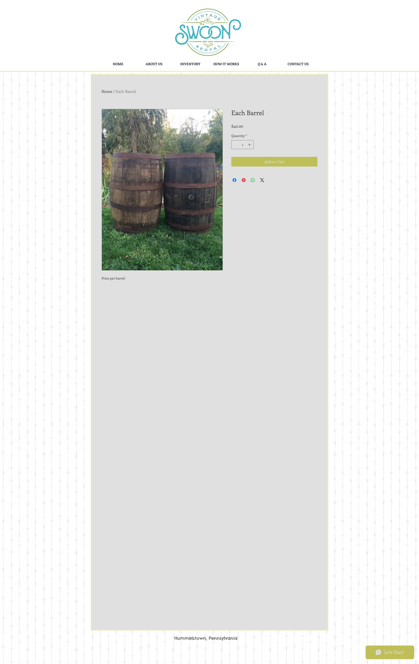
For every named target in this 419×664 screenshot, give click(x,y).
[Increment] (250, 144)
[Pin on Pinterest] (244, 180)
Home (107, 91)
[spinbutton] (242, 144)
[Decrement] (235, 144)
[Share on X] (262, 180)
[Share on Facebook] (234, 180)
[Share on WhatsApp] (253, 180)
